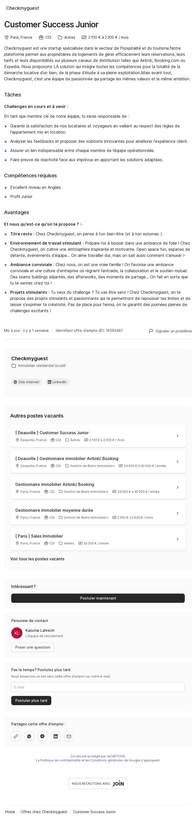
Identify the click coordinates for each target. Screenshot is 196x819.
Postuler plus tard (31, 700)
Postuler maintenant (98, 598)
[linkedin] (55, 736)
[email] (69, 736)
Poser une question (32, 647)
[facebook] (42, 736)
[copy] (15, 736)
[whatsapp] (29, 736)
